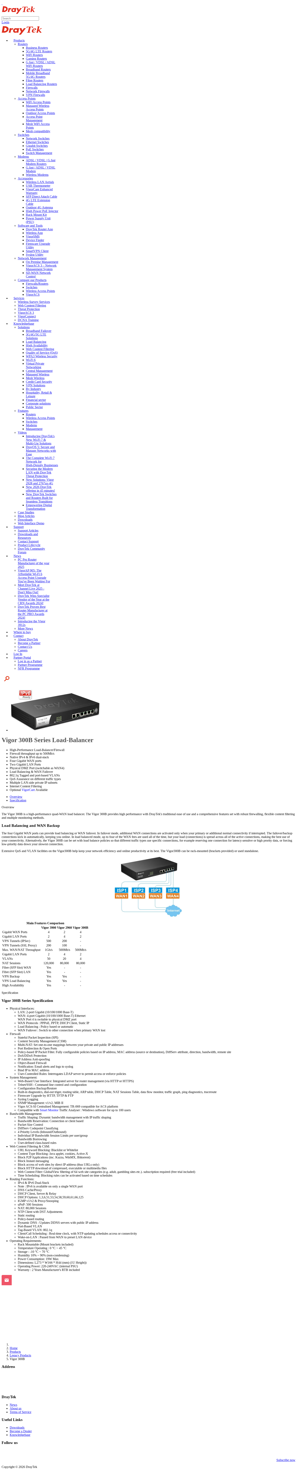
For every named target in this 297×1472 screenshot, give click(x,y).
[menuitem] (17, 40)
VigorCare (28, 790)
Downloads (17, 1427)
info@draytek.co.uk (14, 1385)
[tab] (16, 796)
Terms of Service (20, 1412)
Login (5, 22)
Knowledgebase (20, 1435)
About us (15, 1408)
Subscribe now (285, 1460)
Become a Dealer (21, 1431)
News (13, 1404)
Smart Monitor (49, 1110)
